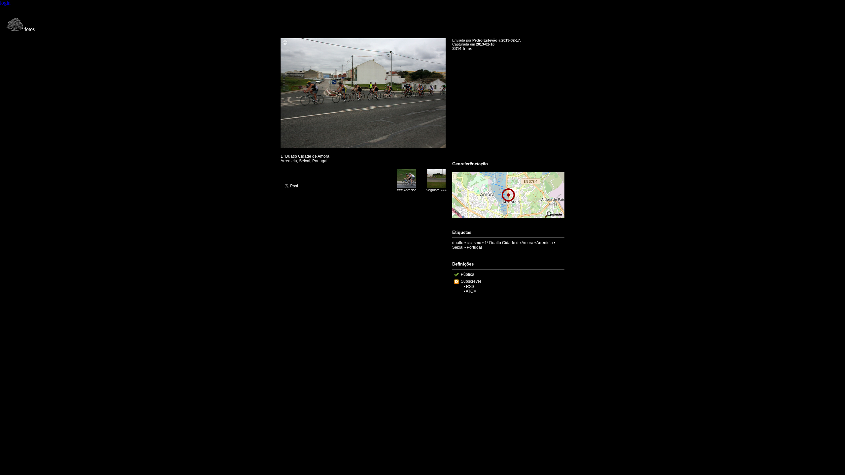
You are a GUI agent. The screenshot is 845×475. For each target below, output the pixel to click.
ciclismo (474, 242)
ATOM (471, 291)
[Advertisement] (508, 103)
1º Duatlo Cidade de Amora (509, 242)
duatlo (457, 242)
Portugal (474, 247)
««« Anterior (406, 190)
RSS (470, 286)
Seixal (457, 247)
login (5, 3)
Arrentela (544, 242)
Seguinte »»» (436, 190)
